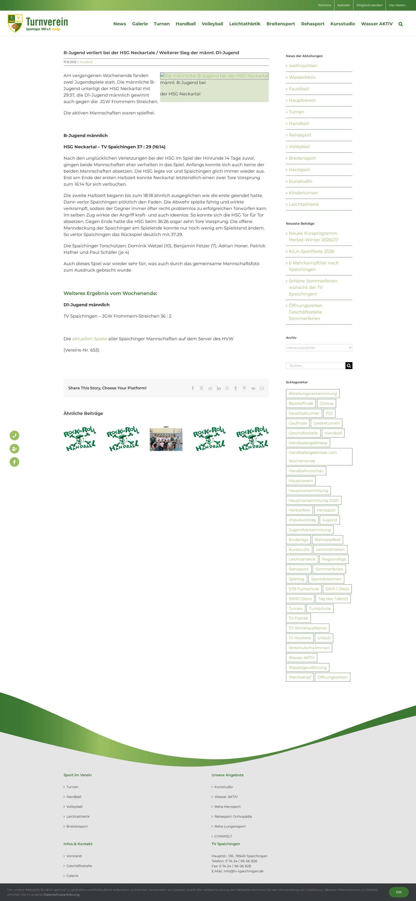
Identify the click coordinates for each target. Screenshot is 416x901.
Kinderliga (298, 539)
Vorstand (74, 856)
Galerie (72, 876)
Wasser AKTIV (302, 657)
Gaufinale (298, 423)
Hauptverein (302, 100)
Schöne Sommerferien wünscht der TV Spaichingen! (313, 287)
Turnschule (320, 608)
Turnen (296, 112)
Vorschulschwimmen (309, 647)
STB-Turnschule (304, 588)
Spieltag (297, 578)
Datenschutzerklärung (61, 894)
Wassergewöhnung (308, 667)
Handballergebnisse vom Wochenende (313, 456)
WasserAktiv (302, 77)
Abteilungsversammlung (313, 393)
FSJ (329, 413)
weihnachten (303, 65)
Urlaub (324, 637)
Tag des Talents (333, 598)
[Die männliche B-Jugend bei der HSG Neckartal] (214, 75)
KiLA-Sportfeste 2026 (311, 251)
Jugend (329, 519)
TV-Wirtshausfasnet (308, 628)
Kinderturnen (303, 193)
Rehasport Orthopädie (233, 816)
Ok (399, 892)
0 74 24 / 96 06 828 (235, 866)
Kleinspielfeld (327, 539)
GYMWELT (223, 836)
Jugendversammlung (310, 529)
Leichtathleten (330, 549)
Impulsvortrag (302, 519)
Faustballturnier (304, 413)
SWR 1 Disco (337, 588)
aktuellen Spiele (89, 338)
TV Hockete (300, 637)
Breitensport (302, 158)
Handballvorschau (306, 470)
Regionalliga (334, 559)
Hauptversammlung (308, 490)
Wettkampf (300, 677)
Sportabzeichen (326, 578)
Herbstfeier (299, 510)
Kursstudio (300, 181)
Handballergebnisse (308, 442)
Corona (326, 403)
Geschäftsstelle (303, 433)
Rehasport (300, 135)
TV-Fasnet (298, 618)
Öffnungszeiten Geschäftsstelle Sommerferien (305, 312)
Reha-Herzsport (227, 806)
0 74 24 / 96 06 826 (241, 861)
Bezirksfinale (301, 403)
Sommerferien (329, 569)
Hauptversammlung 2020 (314, 500)
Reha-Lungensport (230, 826)
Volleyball (299, 146)
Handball (86, 62)
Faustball (299, 88)
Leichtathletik (304, 204)
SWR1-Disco (300, 598)
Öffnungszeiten (333, 677)
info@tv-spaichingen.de (243, 871)
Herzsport (299, 169)
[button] (401, 23)
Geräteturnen (326, 423)
